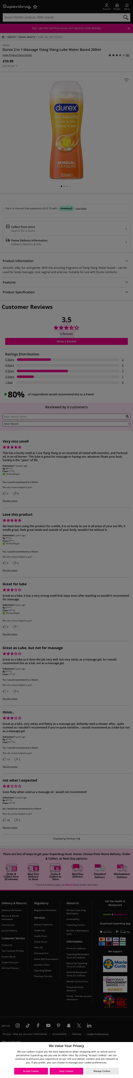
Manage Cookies (102, 1071)
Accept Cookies (31, 1071)
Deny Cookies (66, 1071)
